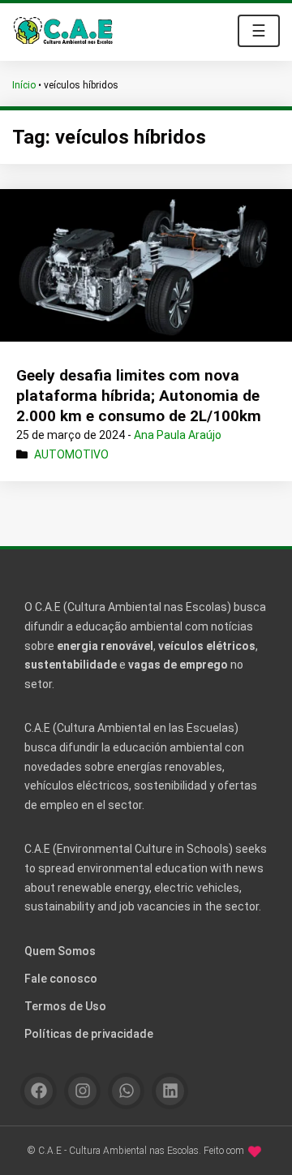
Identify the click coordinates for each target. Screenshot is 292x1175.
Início (24, 85)
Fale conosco (60, 978)
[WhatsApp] (126, 1091)
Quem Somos (60, 951)
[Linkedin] (170, 1091)
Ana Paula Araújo (177, 434)
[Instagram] (82, 1091)
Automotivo (71, 454)
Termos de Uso (65, 1006)
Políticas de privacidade (88, 1033)
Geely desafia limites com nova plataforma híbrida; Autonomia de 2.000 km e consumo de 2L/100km (138, 395)
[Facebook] (38, 1091)
